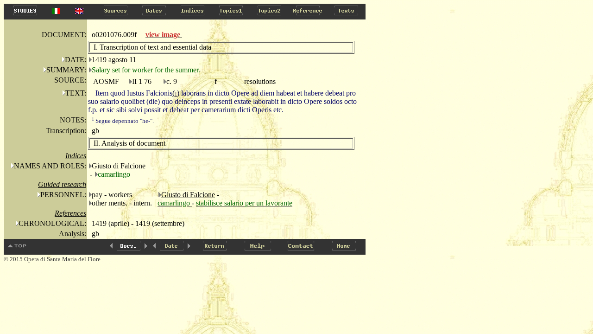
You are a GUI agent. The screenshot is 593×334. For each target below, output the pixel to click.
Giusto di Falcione (188, 195)
